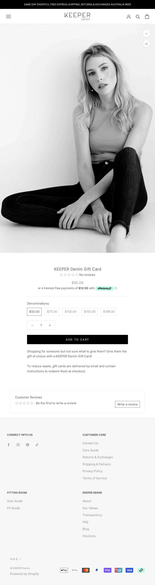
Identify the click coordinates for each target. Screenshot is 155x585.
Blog (86, 529)
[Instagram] (18, 444)
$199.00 (109, 311)
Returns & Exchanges (98, 457)
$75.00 (52, 311)
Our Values (90, 508)
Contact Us (90, 443)
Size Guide (15, 501)
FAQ (85, 522)
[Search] (138, 16)
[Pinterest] (27, 444)
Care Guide (91, 450)
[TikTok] (37, 444)
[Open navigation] (8, 16)
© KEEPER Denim (20, 568)
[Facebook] (8, 444)
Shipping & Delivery (97, 464)
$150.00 (89, 311)
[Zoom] (146, 33)
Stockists (89, 536)
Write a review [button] (127, 404)
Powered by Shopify (24, 574)
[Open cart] (147, 16)
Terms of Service (95, 478)
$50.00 (34, 311)
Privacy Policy (93, 471)
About (87, 501)
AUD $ (14, 559)
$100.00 (70, 311)
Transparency (92, 515)
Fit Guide (13, 508)
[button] (69, 275)
